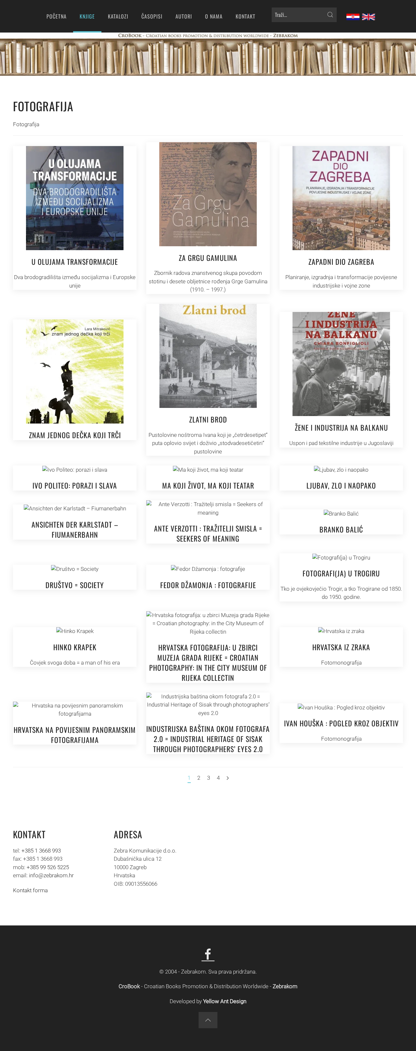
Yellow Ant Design (224, 1001)
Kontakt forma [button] (30, 890)
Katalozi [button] (118, 16)
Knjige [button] (87, 16)
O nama (214, 16)
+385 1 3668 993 (41, 850)
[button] (208, 1020)
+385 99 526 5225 (48, 867)
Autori (184, 16)
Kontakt (245, 16)
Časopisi (151, 16)
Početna (56, 16)
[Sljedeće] (228, 778)
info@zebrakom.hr (51, 875)
